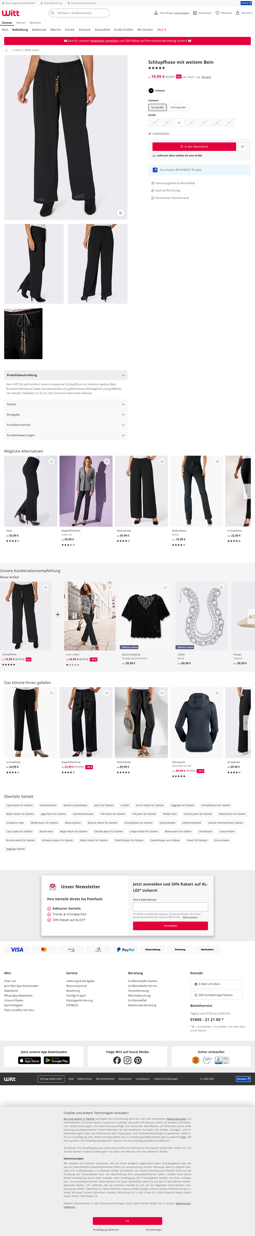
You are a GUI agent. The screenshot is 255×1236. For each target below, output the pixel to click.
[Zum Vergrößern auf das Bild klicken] (120, 213)
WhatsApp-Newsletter (18, 995)
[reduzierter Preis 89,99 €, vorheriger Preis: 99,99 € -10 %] (196, 722)
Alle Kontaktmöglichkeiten (216, 995)
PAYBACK (72, 1005)
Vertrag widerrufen (51, 1078)
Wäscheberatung (139, 995)
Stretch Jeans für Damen (198, 814)
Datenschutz (85, 1078)
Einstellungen (154, 1229)
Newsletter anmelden (104, 41)
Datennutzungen (176, 1118)
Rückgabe (13, 415)
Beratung (135, 973)
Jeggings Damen (15, 849)
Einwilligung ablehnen (106, 1229)
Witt (7, 973)
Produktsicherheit (19, 425)
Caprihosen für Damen (19, 805)
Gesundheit (102, 30)
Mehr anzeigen (190, 917)
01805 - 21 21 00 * (207, 1019)
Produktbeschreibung (22, 375)
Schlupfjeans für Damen (138, 822)
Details (11, 404)
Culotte (125, 805)
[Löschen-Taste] (106, 13)
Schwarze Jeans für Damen (57, 840)
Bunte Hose (46, 831)
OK (127, 1220)
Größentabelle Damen (142, 981)
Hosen (18, 50)
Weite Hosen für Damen (20, 814)
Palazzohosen (167, 822)
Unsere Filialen (13, 1000)
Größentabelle (160, 133)
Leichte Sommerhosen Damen (225, 822)
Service (72, 973)
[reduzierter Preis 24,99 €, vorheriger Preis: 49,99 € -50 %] (90, 616)
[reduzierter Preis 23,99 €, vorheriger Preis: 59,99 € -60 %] (86, 722)
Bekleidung (20, 30)
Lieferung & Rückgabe (80, 981)
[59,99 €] (86, 491)
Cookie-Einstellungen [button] (166, 1078)
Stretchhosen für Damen (129, 840)
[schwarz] (151, 90)
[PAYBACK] (246, 3)
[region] (127, 1171)
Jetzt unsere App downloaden (44, 1052)
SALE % (161, 30)
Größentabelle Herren (142, 986)
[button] (5, 50)
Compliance (143, 1078)
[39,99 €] (141, 491)
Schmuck (85, 30)
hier (183, 1137)
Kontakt (196, 973)
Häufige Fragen (76, 995)
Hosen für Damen (197, 840)
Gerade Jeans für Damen (108, 831)
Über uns (10, 981)
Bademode (39, 30)
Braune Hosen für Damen (102, 822)
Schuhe (70, 30)
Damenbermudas (83, 814)
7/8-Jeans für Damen (144, 814)
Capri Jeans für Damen (19, 831)
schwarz (160, 90)
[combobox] (87, 13)
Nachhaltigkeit (13, 1005)
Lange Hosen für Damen (144, 831)
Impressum (125, 1078)
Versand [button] (206, 77)
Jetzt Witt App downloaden (21, 986)
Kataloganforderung (79, 1000)
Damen (7, 23)
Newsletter (11, 991)
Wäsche (55, 30)
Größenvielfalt (137, 1000)
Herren (21, 23)
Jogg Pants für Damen (53, 814)
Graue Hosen (227, 831)
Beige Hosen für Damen (73, 831)
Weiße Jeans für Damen (44, 822)
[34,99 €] (30, 491)
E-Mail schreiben (207, 985)
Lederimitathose (191, 822)
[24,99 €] (30, 722)
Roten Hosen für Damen (94, 840)
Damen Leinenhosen (75, 805)
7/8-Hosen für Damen (112, 814)
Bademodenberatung (142, 1005)
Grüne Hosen (222, 840)
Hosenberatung (138, 991)
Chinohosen (205, 831)
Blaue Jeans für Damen (178, 831)
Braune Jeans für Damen (20, 840)
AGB (71, 1078)
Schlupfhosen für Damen (215, 805)
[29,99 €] (141, 722)
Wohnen (35, 23)
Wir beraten (145, 30)
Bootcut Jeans (73, 822)
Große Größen (123, 30)
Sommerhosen (48, 805)
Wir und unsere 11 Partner (79, 1118)
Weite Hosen (32, 50)
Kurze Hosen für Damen (150, 805)
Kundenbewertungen (21, 435)
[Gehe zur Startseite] (10, 13)
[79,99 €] (196, 491)
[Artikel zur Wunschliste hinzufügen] (242, 146)
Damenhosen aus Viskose (165, 840)
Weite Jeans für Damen (232, 814)
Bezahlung (73, 991)
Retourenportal (76, 986)
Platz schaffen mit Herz (19, 1010)
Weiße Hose (170, 814)
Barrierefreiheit (105, 1078)
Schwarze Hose (15, 822)
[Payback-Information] (243, 1079)
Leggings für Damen (182, 805)
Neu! (5, 30)
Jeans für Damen (104, 805)
